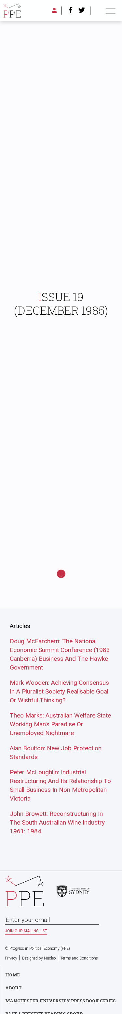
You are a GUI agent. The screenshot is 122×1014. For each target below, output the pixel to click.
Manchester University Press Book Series (60, 1001)
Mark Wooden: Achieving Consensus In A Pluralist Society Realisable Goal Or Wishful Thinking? (59, 691)
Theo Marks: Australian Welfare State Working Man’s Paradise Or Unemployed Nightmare (60, 724)
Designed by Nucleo (39, 958)
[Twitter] (81, 10)
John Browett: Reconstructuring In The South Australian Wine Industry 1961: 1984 (57, 822)
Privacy (11, 958)
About (13, 988)
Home (12, 975)
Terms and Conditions (79, 958)
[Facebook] (70, 10)
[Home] (12, 11)
